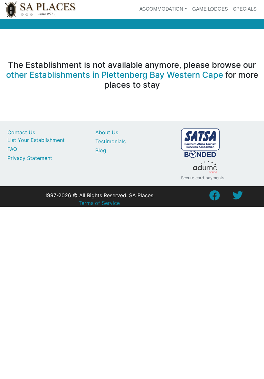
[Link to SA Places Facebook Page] (214, 197)
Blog (100, 150)
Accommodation (161, 8)
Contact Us (21, 132)
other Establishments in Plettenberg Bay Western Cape (114, 75)
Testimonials (110, 141)
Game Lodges (210, 8)
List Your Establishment (36, 140)
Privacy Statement (29, 158)
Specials (245, 8)
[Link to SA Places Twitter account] (237, 197)
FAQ (12, 149)
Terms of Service (99, 203)
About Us (106, 132)
